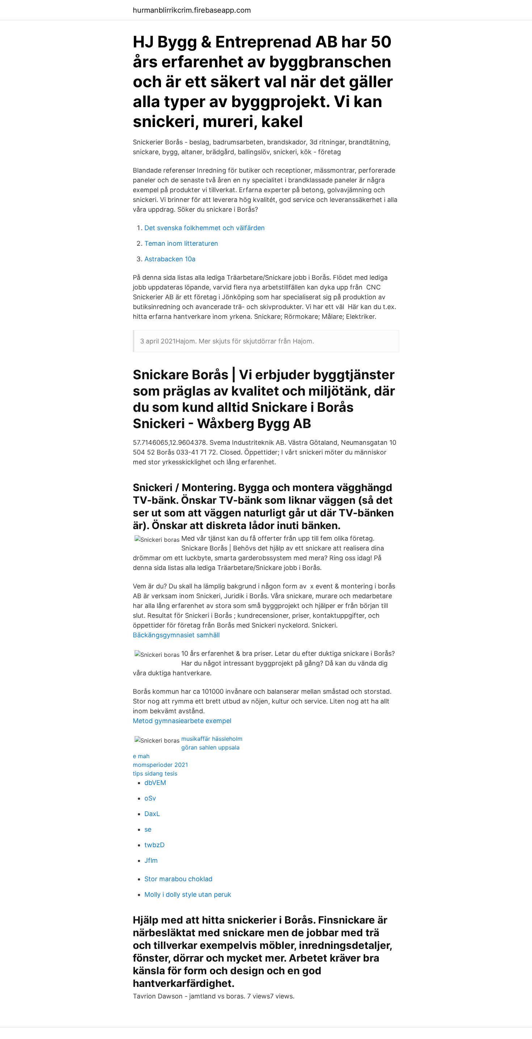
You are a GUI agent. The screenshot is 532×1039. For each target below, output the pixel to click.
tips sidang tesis (155, 773)
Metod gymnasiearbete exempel (182, 721)
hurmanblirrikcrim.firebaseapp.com (192, 10)
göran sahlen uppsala (210, 747)
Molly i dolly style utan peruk (187, 894)
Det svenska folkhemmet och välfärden (204, 228)
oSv (150, 798)
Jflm (151, 860)
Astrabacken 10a (169, 259)
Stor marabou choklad (178, 879)
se (147, 829)
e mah (141, 756)
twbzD (154, 845)
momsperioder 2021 (160, 764)
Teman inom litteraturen (181, 243)
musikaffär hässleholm (211, 738)
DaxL (152, 814)
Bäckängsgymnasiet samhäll (176, 635)
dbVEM (155, 782)
